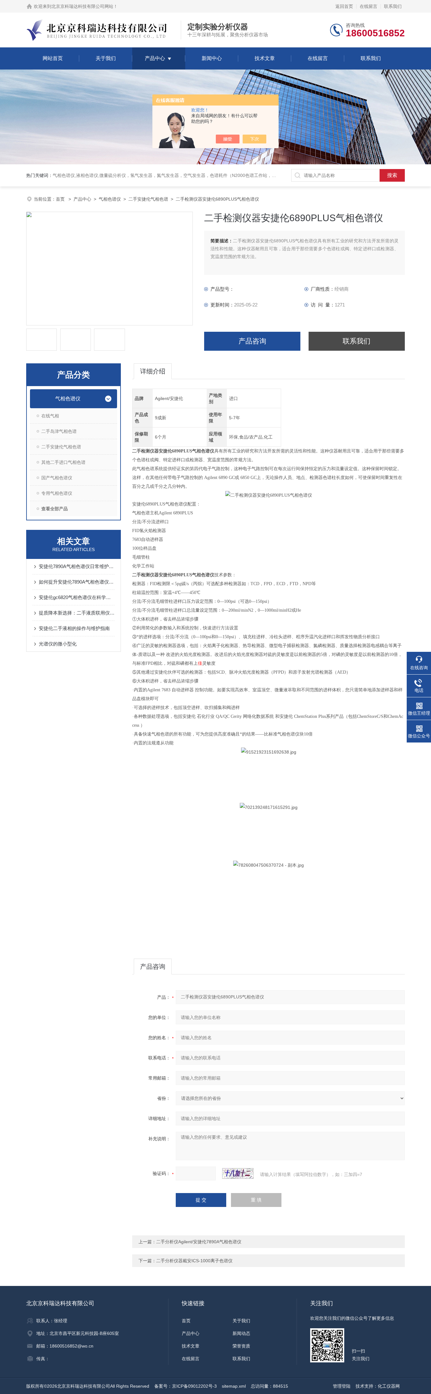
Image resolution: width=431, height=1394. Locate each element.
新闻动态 (241, 1333)
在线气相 (50, 415)
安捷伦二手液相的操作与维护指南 (74, 628)
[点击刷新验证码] (238, 1173)
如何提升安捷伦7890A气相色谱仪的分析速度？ (77, 582)
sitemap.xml (234, 1386)
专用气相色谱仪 (56, 493)
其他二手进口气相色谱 (63, 462)
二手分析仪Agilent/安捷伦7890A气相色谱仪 (198, 1241)
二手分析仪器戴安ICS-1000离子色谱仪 (194, 1260)
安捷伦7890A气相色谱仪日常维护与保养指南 (77, 566)
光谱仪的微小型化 (58, 643)
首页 (61, 199)
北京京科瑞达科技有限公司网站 (82, 6)
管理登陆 (342, 1386)
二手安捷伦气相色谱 (148, 199)
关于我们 (106, 58)
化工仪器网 (389, 1386)
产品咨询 (252, 341)
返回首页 (344, 6)
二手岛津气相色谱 (59, 431)
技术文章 (265, 58)
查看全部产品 (54, 508)
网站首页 (53, 58)
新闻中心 (212, 58)
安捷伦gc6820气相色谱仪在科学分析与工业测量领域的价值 (77, 597)
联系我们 (393, 6)
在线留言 (368, 6)
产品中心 (155, 58)
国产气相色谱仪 (56, 477)
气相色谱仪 (110, 199)
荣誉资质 (241, 1346)
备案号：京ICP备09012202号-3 (185, 1386)
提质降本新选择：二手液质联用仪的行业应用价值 (77, 612)
